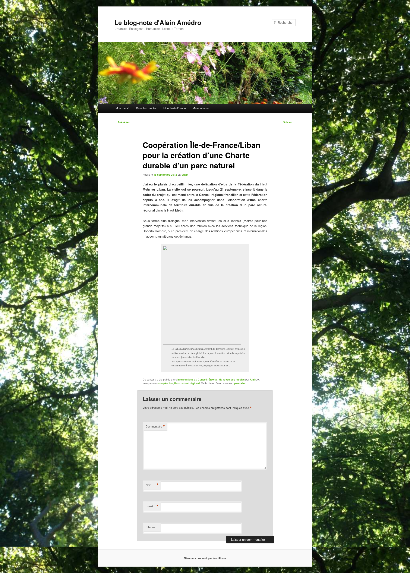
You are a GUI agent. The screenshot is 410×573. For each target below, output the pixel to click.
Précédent (122, 122)
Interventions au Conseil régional (197, 379)
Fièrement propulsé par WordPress (205, 558)
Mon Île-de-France (174, 108)
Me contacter (201, 108)
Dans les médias (146, 108)
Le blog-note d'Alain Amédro (157, 22)
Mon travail (122, 108)
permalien (240, 383)
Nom (152, 485)
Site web (151, 527)
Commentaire (155, 426)
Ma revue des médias (232, 379)
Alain (185, 174)
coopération (165, 383)
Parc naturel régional (187, 383)
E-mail (152, 506)
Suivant (289, 122)
